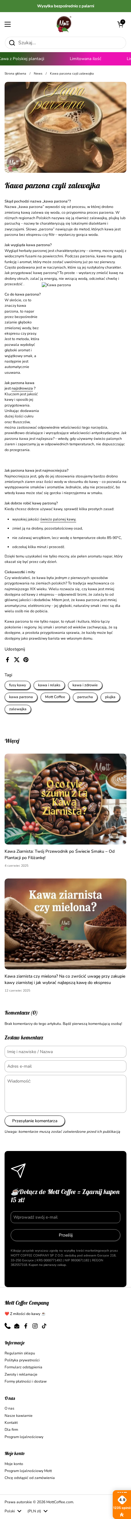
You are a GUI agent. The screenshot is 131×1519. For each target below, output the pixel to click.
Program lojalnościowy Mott (28, 1470)
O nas (9, 1408)
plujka (110, 696)
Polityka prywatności (22, 1360)
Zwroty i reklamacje (21, 1374)
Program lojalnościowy (24, 1436)
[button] (120, 24)
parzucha (85, 696)
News (38, 73)
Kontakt (11, 1422)
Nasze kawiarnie (19, 1415)
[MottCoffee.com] (64, 24)
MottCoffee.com (59, 1502)
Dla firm (11, 1429)
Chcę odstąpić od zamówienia (30, 1477)
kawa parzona (21, 696)
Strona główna (15, 73)
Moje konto (14, 1463)
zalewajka (18, 709)
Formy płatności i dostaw (26, 1381)
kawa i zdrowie (85, 685)
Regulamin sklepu (20, 1353)
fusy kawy (17, 685)
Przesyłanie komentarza (34, 1121)
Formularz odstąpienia (23, 1367)
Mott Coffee (55, 696)
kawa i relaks (49, 685)
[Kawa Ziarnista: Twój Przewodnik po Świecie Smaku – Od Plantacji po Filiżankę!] (65, 799)
